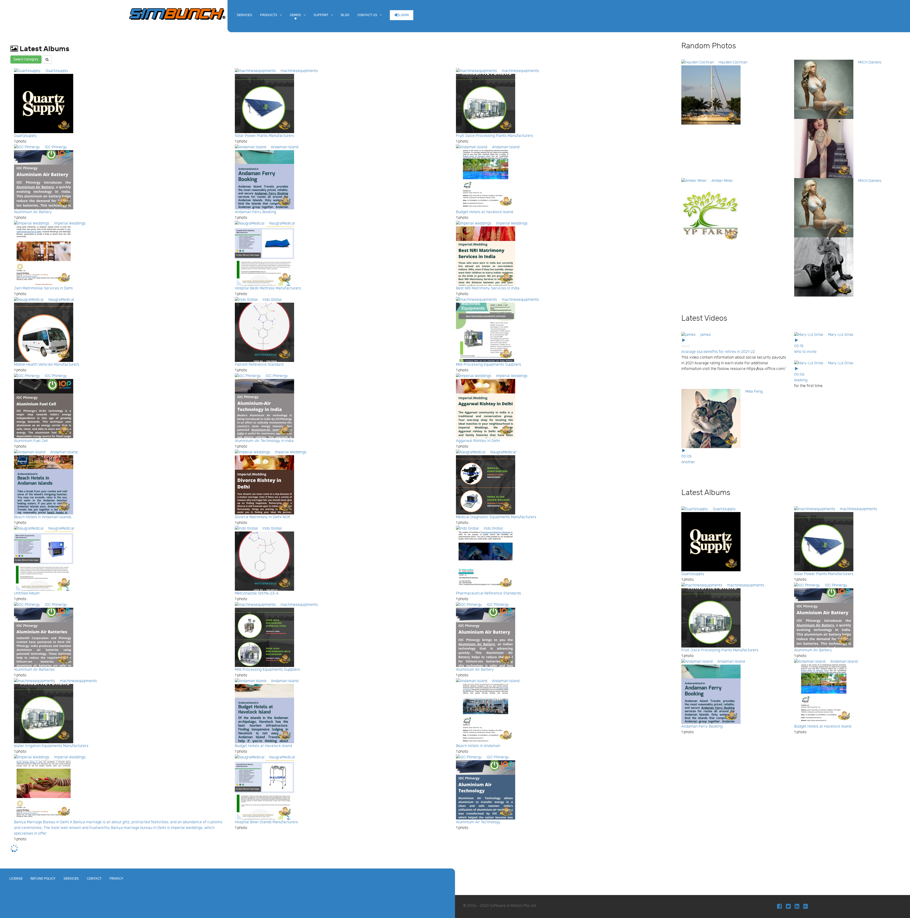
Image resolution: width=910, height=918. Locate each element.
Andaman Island (284, 147)
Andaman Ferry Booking (255, 212)
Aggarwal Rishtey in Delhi (478, 441)
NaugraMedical (282, 223)
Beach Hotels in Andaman (478, 746)
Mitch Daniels (869, 62)
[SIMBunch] (177, 13)
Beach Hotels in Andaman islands (42, 517)
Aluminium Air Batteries (34, 669)
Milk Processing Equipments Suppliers (488, 364)
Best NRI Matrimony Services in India (487, 288)
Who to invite (805, 352)
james (705, 335)
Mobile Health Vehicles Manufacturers (46, 364)
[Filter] (47, 59)
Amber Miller (722, 181)
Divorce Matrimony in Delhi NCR (262, 517)
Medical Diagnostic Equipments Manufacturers (496, 517)
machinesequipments (299, 71)
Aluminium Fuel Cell (31, 441)
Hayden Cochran (733, 62)
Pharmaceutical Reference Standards (488, 593)
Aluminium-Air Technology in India (264, 441)
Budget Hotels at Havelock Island (484, 212)
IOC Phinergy (56, 147)
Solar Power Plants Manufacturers (264, 136)
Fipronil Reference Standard (259, 364)
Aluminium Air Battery (33, 212)
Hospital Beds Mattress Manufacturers (268, 288)
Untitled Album (27, 593)
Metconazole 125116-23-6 (256, 593)
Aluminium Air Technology (478, 822)
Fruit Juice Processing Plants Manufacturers (494, 136)
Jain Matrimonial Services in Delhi (43, 288)
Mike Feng (754, 391)
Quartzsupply (57, 71)
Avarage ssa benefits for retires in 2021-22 (718, 352)
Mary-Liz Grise (840, 335)
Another (688, 462)
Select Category (26, 59)
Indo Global (272, 299)
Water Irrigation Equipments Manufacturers (51, 746)
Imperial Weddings (70, 223)
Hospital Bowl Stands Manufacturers (266, 822)
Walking (800, 380)
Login (403, 15)
